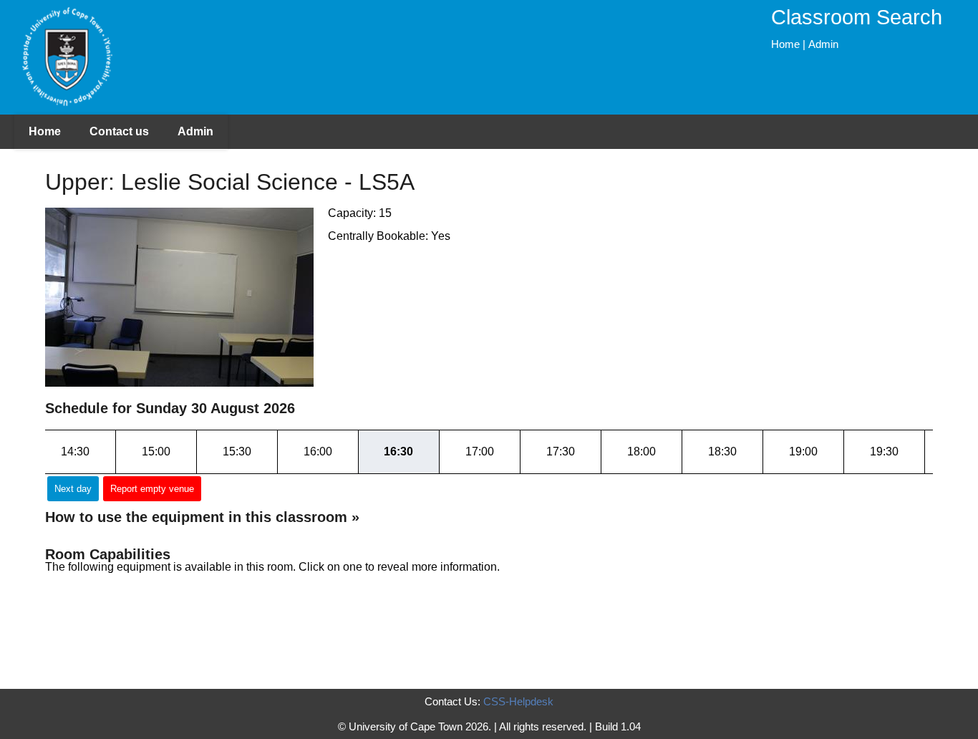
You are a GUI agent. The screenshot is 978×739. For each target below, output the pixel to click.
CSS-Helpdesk (518, 701)
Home (785, 44)
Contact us (119, 131)
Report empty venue (152, 488)
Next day (73, 488)
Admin (823, 44)
